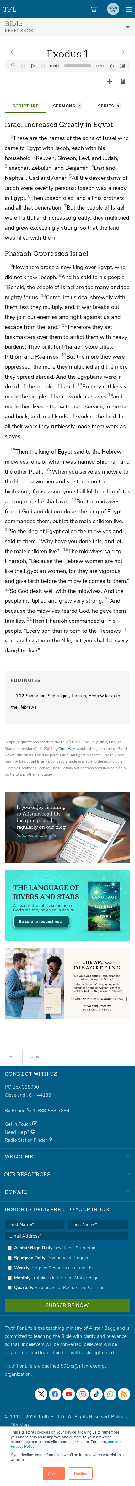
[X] (41, 1394)
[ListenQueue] (13, 66)
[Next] (43, 66)
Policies (119, 1417)
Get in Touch (18, 1124)
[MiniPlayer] (122, 66)
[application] (67, 66)
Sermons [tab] (67, 106)
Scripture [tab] (26, 106)
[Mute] (112, 66)
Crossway (66, 748)
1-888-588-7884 (51, 1111)
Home (33, 1056)
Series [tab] (108, 106)
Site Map (19, 1425)
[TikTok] (96, 1394)
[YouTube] (68, 1394)
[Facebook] (55, 1394)
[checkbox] (66, 1268)
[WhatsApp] (110, 1394)
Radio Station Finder (26, 1140)
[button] (123, 81)
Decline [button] (80, 1473)
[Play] (33, 66)
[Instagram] (82, 1394)
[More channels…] (124, 1394)
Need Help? (17, 1132)
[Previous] (23, 66)
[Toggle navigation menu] (129, 9)
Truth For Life (10, 8)
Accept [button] (54, 1473)
